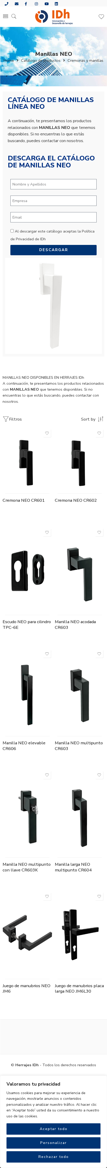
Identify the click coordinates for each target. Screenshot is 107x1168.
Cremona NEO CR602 (76, 500)
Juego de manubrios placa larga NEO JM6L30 (79, 988)
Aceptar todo (54, 1128)
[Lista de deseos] (47, 433)
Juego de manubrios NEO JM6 (26, 988)
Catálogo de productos (41, 60)
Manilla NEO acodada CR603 (75, 624)
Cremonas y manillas (85, 60)
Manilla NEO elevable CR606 (24, 746)
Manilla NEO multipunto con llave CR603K (27, 867)
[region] (53, 1122)
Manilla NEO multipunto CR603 (79, 746)
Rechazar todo (53, 1156)
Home (9, 60)
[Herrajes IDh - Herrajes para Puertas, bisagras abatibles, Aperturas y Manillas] (53, 17)
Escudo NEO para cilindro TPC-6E (27, 624)
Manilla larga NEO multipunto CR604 (73, 867)
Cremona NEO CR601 (24, 500)
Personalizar (53, 1142)
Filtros (15, 419)
